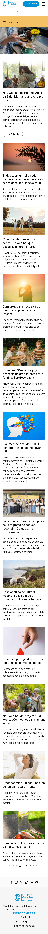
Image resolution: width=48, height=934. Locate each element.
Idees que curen (8, 12)
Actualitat (20, 12)
